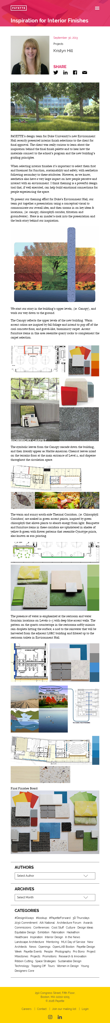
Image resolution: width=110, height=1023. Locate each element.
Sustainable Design (69, 961)
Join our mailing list (64, 1009)
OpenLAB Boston (63, 946)
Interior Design (54, 937)
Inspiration (36, 937)
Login (85, 1009)
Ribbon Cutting (24, 961)
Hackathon (73, 932)
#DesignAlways (24, 917)
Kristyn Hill (63, 50)
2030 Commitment (26, 922)
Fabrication (58, 932)
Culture (70, 927)
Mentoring (52, 942)
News (32, 946)
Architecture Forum (69, 922)
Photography (63, 951)
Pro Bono (79, 951)
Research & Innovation (73, 956)
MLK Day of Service (73, 942)
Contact (41, 1009)
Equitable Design (25, 932)
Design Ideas (85, 927)
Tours (51, 966)
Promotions (49, 956)
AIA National (47, 922)
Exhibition (43, 932)
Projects (58, 43)
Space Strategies (45, 961)
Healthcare (21, 937)
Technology (22, 966)
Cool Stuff (58, 927)
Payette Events (33, 951)
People (48, 951)
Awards (88, 922)
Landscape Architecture (29, 942)
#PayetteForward (59, 917)
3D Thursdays (81, 917)
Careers (27, 1009)
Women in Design (68, 966)
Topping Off (38, 966)
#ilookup (41, 917)
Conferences (41, 927)
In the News (72, 937)
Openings (44, 946)
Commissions (23, 927)
